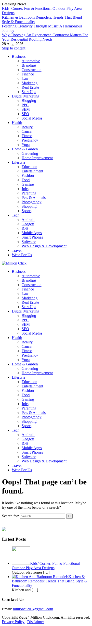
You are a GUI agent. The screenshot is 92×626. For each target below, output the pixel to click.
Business (19, 56)
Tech (15, 215)
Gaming (28, 184)
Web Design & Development (44, 246)
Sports (26, 211)
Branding (29, 65)
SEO (25, 114)
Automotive (31, 61)
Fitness (27, 136)
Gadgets (28, 224)
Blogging (29, 100)
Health (17, 122)
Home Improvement (37, 158)
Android (28, 219)
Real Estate (30, 87)
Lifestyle (18, 162)
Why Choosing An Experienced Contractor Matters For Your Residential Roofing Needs (45, 37)
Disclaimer (35, 622)
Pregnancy (30, 140)
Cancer (27, 131)
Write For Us (22, 255)
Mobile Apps (32, 233)
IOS (25, 228)
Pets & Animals (34, 197)
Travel (17, 250)
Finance (28, 74)
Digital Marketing (25, 96)
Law (25, 78)
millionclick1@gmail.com (33, 609)
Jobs (25, 189)
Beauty (27, 127)
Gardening (30, 153)
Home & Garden (25, 149)
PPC (25, 105)
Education (29, 167)
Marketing (30, 83)
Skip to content (13, 48)
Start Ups (29, 92)
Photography (31, 202)
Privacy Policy (13, 622)
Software (29, 242)
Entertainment (32, 171)
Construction (31, 70)
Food (26, 180)
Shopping (29, 206)
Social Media (32, 118)
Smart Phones (32, 237)
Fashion (28, 175)
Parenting (29, 193)
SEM (26, 109)
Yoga (26, 145)
